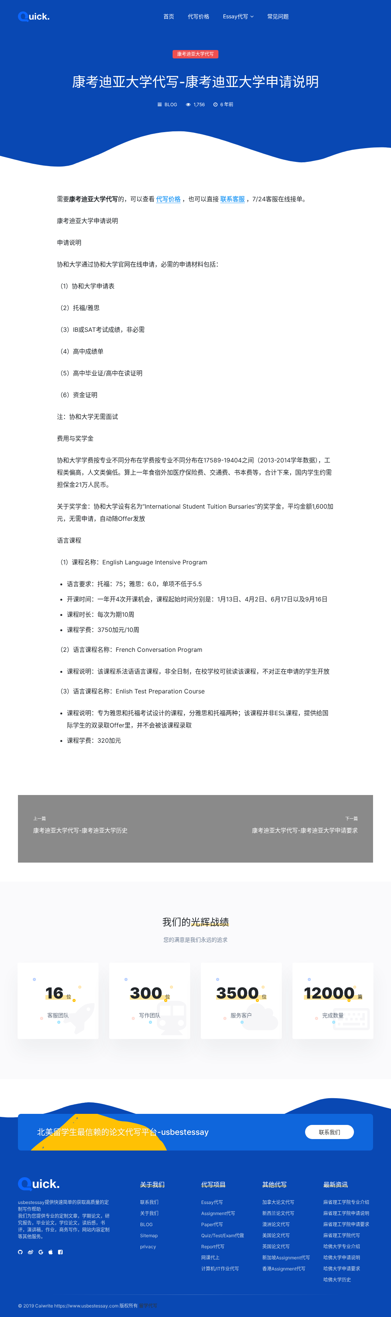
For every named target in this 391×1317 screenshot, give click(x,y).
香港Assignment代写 (283, 1269)
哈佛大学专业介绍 (341, 1246)
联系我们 (329, 1132)
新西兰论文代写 (278, 1213)
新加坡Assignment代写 (286, 1257)
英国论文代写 (276, 1246)
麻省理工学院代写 (341, 1235)
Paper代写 (212, 1224)
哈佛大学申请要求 (341, 1269)
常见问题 (278, 16)
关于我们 (149, 1213)
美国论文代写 (276, 1235)
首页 (168, 16)
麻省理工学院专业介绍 (346, 1202)
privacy (148, 1246)
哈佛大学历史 (337, 1280)
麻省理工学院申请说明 (346, 1213)
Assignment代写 (218, 1213)
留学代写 (148, 1306)
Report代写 (213, 1246)
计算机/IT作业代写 (220, 1269)
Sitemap (149, 1235)
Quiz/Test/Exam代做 (222, 1235)
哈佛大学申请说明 (341, 1257)
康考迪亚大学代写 (195, 54)
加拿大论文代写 (278, 1202)
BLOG (171, 104)
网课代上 (210, 1257)
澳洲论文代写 (276, 1224)
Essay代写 (235, 16)
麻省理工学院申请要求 (346, 1224)
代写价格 (198, 16)
